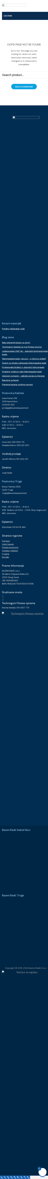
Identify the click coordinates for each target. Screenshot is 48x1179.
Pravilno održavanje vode (13, 328)
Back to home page (24, 86)
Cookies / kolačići (10, 550)
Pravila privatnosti (10, 547)
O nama (5, 554)
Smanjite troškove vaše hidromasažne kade (22, 371)
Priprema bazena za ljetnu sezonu (17, 384)
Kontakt (5, 557)
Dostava (6, 541)
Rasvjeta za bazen (10, 380)
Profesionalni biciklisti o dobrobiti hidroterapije (23, 367)
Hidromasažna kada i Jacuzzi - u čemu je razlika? (24, 358)
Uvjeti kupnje (8, 544)
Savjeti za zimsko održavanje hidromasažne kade (24, 363)
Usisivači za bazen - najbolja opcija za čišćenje (23, 376)
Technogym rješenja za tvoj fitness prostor (22, 347)
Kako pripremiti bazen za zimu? (16, 342)
